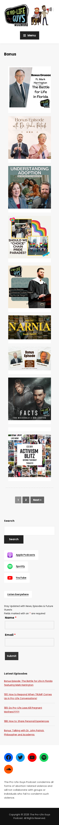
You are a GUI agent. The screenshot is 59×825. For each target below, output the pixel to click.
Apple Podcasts (25, 554)
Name (11, 617)
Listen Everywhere (18, 594)
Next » (37, 500)
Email (10, 634)
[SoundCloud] (8, 769)
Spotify (20, 566)
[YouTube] (32, 757)
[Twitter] (20, 757)
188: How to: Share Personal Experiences (26, 721)
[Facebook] (8, 757)
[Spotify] (43, 757)
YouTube (21, 577)
